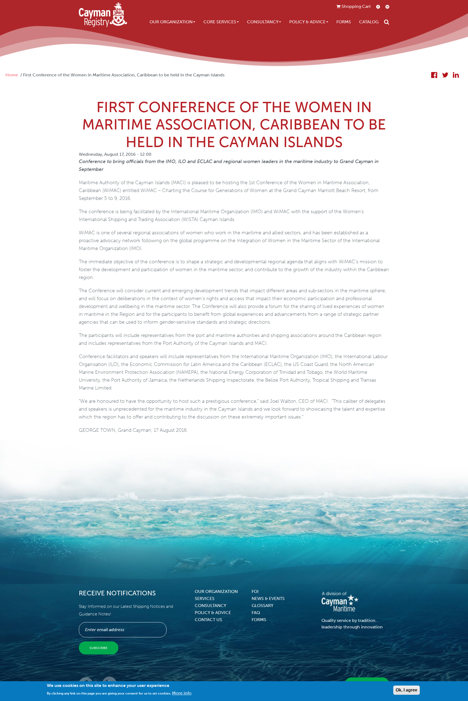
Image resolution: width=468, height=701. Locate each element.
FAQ (256, 612)
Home (11, 74)
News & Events (268, 598)
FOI (255, 591)
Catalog (369, 21)
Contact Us (208, 619)
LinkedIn (387, 7)
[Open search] (386, 22)
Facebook (378, 7)
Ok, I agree (406, 690)
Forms (343, 21)
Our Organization (171, 21)
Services (204, 598)
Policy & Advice (307, 21)
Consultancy (262, 21)
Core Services (219, 21)
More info (181, 693)
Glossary (262, 605)
